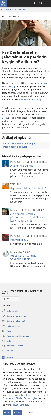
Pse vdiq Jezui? (19, 240)
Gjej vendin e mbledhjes (14, 316)
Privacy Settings (20, 404)
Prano (7, 412)
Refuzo (17, 412)
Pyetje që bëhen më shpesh (15, 9)
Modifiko (29, 412)
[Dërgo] (40, 9)
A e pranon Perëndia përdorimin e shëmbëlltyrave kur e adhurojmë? (28, 217)
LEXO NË (6, 16)
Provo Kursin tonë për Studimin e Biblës (24, 257)
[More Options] (46, 9)
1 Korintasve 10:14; (26, 99)
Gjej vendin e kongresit (13, 321)
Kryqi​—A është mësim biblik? (28, 188)
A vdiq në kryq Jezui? (22, 166)
